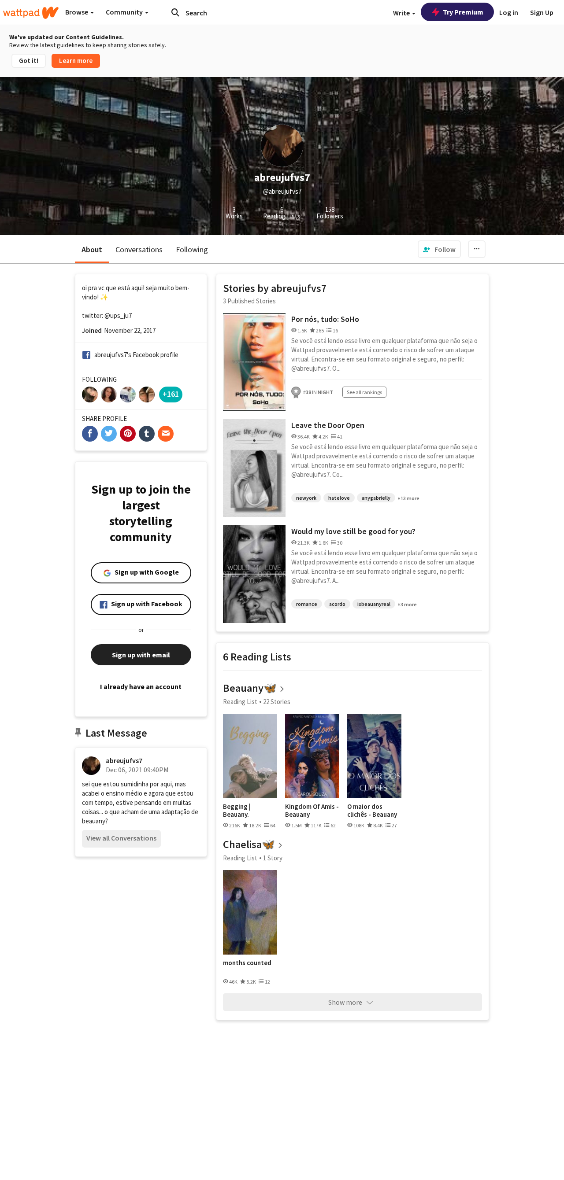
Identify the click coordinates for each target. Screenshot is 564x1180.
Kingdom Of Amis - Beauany (312, 810)
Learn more (76, 60)
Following (192, 249)
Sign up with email (141, 654)
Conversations (139, 249)
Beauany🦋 (250, 688)
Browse (77, 11)
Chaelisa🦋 (249, 844)
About (92, 249)
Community (125, 11)
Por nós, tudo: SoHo (325, 319)
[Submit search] (175, 12)
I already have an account (141, 686)
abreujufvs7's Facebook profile (136, 354)
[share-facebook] (90, 434)
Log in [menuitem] (508, 12)
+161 (171, 394)
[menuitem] (439, 249)
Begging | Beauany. (237, 810)
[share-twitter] (109, 434)
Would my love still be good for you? (353, 531)
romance (306, 604)
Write (402, 12)
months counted (247, 963)
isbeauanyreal (373, 604)
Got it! (28, 60)
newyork (306, 497)
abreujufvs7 (124, 760)
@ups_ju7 (118, 315)
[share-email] (166, 434)
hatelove (339, 497)
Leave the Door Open (327, 425)
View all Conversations (121, 837)
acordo (337, 604)
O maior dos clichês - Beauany (372, 810)
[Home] (31, 13)
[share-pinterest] (128, 434)
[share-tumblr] (147, 434)
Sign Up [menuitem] (541, 12)
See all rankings (364, 392)
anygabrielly (376, 497)
